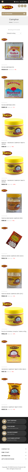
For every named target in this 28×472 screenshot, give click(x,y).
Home (10, 22)
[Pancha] (7, 7)
